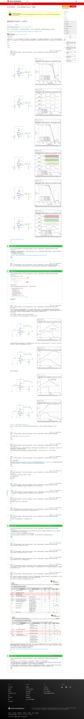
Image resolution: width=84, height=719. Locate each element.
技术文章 (19, 3)
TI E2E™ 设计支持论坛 (30, 689)
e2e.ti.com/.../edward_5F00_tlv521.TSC (17, 239)
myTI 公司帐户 (46, 689)
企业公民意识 (10, 701)
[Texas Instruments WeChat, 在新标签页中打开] (62, 687)
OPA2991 (67, 24)
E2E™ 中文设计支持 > (11, 3)
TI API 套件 (45, 687)
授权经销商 (52, 693)
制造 (9, 699)
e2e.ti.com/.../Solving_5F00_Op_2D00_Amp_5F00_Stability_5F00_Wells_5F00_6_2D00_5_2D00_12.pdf (29, 255)
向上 (10, 243)
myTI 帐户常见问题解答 (30, 699)
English (31, 3)
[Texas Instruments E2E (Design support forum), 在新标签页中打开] (66, 687)
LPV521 (67, 21)
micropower (68, 31)
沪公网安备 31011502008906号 (22, 716)
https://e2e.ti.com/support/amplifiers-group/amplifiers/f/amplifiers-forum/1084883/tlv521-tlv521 (24, 31)
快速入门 (27, 3)
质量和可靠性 (28, 697)
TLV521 (67, 33)
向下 (13, 243)
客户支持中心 (28, 693)
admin (10, 24)
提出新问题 (73, 6)
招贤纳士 (9, 689)
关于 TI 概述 (10, 687)
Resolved (66, 11)
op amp (67, 30)
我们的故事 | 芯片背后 (12, 693)
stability (67, 23)
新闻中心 (9, 691)
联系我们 (27, 687)
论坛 (16, 3)
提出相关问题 (66, 6)
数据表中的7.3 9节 (14, 533)
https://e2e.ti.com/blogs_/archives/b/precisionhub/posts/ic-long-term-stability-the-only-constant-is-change (29, 649)
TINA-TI (67, 28)
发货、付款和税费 (47, 691)
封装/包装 (27, 695)
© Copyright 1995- (12, 714)
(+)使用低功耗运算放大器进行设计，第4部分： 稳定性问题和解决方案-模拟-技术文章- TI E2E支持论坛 (33, 462)
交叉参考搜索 (28, 691)
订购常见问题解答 (47, 693)
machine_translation (69, 26)
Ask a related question (30, 14)
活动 (9, 695)
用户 (76, 1)
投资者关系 (10, 697)
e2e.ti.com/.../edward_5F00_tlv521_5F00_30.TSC (19, 424)
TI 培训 (23, 3)
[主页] (15, 1)
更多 (34, 7)
